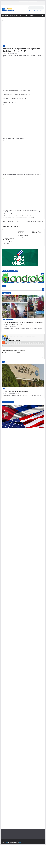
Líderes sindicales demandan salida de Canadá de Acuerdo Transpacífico (35, 222)
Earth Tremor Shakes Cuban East (37, 231)
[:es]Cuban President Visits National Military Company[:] (8, 239)
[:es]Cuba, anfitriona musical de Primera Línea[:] (11, 222)
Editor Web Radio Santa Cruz (14, 393)
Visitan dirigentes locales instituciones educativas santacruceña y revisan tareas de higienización (23, 323)
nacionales (12, 15)
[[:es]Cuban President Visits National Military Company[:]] (8, 230)
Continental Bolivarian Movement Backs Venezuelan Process (23, 233)
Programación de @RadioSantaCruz (36, 10)
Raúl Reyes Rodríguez (13, 326)
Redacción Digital (14, 53)
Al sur (6, 15)
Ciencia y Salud (19, 15)
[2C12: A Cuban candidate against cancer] (23, 375)
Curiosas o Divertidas (29, 15)
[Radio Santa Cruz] (3, 15)
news (4, 388)
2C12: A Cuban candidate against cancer (15, 391)
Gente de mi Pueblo (9, 319)
